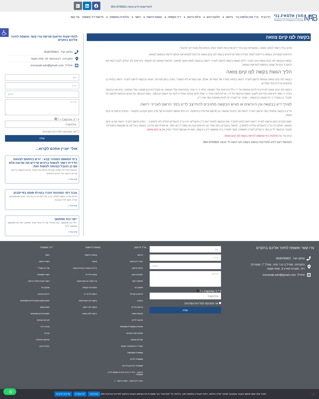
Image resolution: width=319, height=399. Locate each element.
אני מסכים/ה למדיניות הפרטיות (59, 131)
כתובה (140, 300)
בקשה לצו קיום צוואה (88, 300)
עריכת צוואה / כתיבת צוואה (85, 268)
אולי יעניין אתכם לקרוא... (56, 149)
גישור (138, 17)
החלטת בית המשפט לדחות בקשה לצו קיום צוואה (251, 135)
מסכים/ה (94, 394)
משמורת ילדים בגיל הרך (132, 366)
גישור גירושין (44, 261)
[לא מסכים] (314, 393)
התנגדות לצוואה (90, 287)
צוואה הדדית (91, 274)
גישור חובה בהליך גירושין (39, 281)
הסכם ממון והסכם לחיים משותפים (35, 300)
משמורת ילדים (136, 359)
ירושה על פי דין (90, 294)
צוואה (94, 261)
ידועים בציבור (43, 294)
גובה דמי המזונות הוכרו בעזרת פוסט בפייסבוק (45, 192)
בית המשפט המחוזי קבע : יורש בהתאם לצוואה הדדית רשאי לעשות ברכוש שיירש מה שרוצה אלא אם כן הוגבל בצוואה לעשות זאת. (43, 162)
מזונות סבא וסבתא (134, 333)
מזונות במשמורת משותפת (131, 326)
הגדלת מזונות (137, 340)
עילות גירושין (194, 17)
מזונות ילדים (137, 320)
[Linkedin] (87, 6)
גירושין (229, 17)
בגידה (47, 333)
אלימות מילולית (43, 340)
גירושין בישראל (136, 294)
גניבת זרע (45, 326)
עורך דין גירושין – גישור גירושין (130, 381)
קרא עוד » (72, 179)
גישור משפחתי (43, 274)
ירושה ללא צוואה (89, 313)
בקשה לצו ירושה (90, 307)
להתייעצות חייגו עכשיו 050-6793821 (131, 6)
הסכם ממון (45, 307)
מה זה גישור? (44, 268)
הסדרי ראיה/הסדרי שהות (132, 346)
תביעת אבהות (43, 320)
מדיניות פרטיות (63, 394)
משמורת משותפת (135, 352)
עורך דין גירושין (136, 261)
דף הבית (265, 17)
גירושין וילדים (137, 307)
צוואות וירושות (154, 17)
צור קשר (74, 17)
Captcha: (68, 119)
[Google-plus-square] (78, 6)
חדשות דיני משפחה (93, 17)
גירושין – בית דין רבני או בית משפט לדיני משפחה (125, 373)
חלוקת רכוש (213, 17)
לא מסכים (80, 394)
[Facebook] (96, 6)
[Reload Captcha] (55, 119)
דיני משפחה (174, 17)
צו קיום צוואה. (153, 129)
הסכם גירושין (137, 274)
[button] (4, 32)
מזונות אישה (137, 313)
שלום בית (139, 287)
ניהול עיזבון (45, 346)
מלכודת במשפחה (119, 17)
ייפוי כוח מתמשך (65, 219)
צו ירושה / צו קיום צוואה (87, 281)
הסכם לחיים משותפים (40, 313)
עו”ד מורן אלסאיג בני (247, 17)
